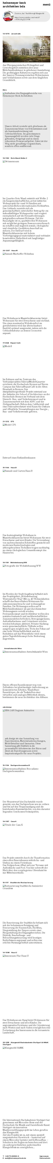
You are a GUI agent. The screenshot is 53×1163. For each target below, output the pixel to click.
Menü (46, 5)
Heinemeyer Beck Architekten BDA (14, 4)
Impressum (44, 1156)
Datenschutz (45, 1158)
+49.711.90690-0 (12, 1156)
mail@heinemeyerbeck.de (15, 1158)
